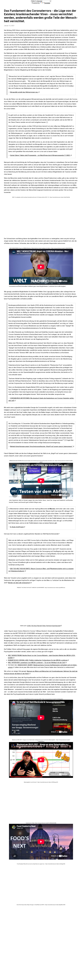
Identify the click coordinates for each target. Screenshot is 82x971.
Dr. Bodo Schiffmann (17, 527)
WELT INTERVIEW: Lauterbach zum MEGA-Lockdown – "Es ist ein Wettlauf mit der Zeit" (36, 662)
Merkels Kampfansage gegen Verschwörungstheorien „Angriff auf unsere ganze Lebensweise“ (41, 446)
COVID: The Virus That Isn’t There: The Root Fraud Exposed (43, 625)
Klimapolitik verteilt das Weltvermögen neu (24, 92)
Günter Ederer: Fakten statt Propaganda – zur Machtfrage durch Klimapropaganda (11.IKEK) (40, 155)
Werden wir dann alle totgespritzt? (19, 583)
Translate (47, 3)
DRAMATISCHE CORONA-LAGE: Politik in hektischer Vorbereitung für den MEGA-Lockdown (38, 660)
